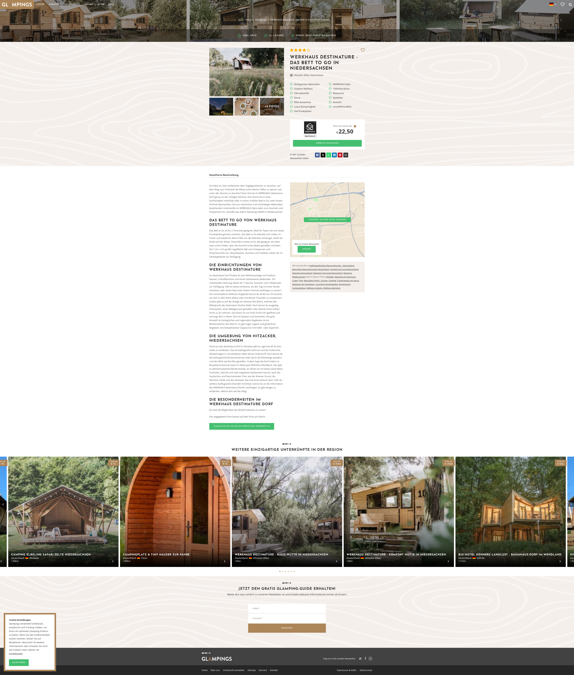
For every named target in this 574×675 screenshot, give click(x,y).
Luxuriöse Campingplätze (326, 284)
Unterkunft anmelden (234, 670)
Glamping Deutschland (302, 273)
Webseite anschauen (327, 143)
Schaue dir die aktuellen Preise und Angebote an (242, 426)
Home (248, 19)
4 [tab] (288, 571)
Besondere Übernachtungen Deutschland (310, 269)
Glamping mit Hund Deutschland (327, 273)
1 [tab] (279, 571)
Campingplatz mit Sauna (348, 280)
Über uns (215, 670)
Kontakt (274, 670)
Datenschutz (366, 670)
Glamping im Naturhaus (345, 276)
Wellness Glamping (331, 288)
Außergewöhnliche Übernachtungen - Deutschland (331, 265)
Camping (332, 280)
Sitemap (252, 670)
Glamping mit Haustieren (303, 284)
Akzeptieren (19, 662)
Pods (301, 280)
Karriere (263, 670)
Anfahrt (306, 249)
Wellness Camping (314, 288)
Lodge (295, 280)
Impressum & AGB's (347, 670)
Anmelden (287, 628)
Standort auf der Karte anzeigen (327, 220)
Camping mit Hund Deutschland (344, 269)
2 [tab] (282, 571)
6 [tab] (294, 571)
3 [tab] (285, 571)
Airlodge (330, 276)
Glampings (260, 19)
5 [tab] (291, 571)
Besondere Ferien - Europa (316, 280)
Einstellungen (16, 653)
